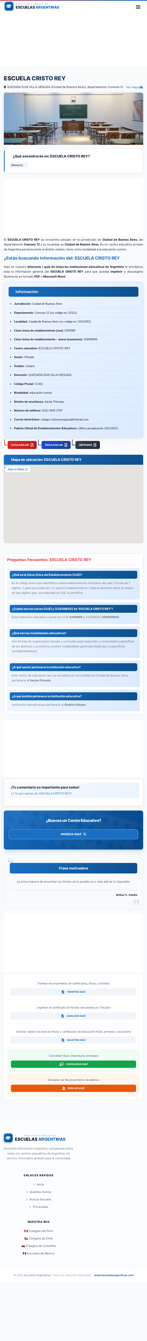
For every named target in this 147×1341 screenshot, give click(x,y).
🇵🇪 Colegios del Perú (38, 1231)
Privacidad (40, 1207)
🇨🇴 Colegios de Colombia (38, 1246)
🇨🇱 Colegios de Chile (38, 1238)
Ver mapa (133, 87)
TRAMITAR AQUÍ (76, 991)
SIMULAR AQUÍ (76, 1088)
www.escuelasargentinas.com (114, 1275)
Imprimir (85, 444)
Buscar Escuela (40, 1199)
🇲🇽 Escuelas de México (39, 1253)
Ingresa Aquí (71, 834)
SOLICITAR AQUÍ (76, 1040)
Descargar (20, 444)
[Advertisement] (73, 40)
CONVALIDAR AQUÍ (77, 1064)
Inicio (40, 1184)
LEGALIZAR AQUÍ (76, 1015)
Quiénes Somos (40, 1192)
